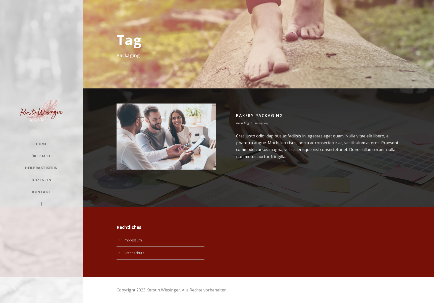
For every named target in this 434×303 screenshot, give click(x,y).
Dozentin (41, 179)
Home (41, 143)
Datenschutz (134, 252)
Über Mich (41, 156)
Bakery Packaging (259, 115)
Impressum (133, 240)
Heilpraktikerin (41, 167)
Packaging (260, 123)
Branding (242, 123)
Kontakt (41, 191)
